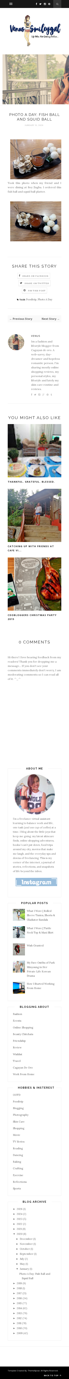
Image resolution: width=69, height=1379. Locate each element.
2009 (20, 1333)
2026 (20, 1209)
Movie (16, 1135)
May (22, 1263)
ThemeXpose (34, 1370)
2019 (20, 1283)
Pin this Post (37, 290)
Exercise (18, 1175)
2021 (19, 1228)
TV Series (18, 1141)
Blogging (18, 1108)
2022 (20, 1224)
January (25, 1268)
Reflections (20, 1181)
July (22, 1258)
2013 (20, 1313)
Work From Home (23, 1074)
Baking (17, 1161)
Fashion (17, 1014)
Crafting (18, 1168)
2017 (19, 1293)
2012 (19, 1318)
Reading (18, 1148)
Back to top (51, 1375)
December (26, 1238)
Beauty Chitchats (23, 1034)
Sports (17, 1188)
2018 (19, 1288)
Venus (35, 335)
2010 (20, 1328)
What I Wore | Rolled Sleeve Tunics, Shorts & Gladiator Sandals (41, 915)
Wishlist (17, 1054)
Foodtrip (31, 299)
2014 (20, 1308)
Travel (17, 1061)
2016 (20, 1298)
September (27, 1253)
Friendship (19, 1040)
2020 (20, 1233)
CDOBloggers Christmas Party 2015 (32, 617)
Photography (20, 1114)
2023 (20, 1219)
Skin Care (19, 1121)
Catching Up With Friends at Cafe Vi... (31, 548)
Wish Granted (35, 945)
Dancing (18, 1155)
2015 (19, 1303)
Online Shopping (23, 1027)
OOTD (16, 1094)
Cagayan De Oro (23, 1067)
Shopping (18, 1128)
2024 (20, 1214)
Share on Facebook (35, 276)
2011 (19, 1323)
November (26, 1243)
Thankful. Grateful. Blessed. (31, 481)
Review (17, 1047)
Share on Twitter (37, 283)
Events (17, 1020)
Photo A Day (45, 299)
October (25, 1248)
